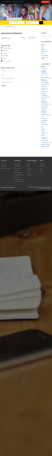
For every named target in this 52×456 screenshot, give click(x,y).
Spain (42, 53)
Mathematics (44, 124)
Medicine (43, 129)
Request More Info (32, 37)
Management (44, 120)
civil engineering (45, 82)
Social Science (44, 140)
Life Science (43, 118)
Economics (43, 91)
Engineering (44, 95)
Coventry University (7, 61)
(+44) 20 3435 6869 (7, 1)
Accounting (44, 68)
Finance (43, 99)
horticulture (44, 107)
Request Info (45, 1)
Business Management (6, 38)
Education (43, 93)
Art (42, 75)
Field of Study (3, 37)
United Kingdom (44, 55)
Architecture (44, 73)
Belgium (43, 44)
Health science (44, 105)
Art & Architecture (45, 77)
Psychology (44, 133)
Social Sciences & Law (46, 142)
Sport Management (45, 146)
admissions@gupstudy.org (18, 1)
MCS (42, 126)
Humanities (43, 109)
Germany (43, 49)
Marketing (43, 122)
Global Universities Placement (9, 187)
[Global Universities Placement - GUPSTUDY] (7, 6)
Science (43, 135)
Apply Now (22, 37)
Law (42, 116)
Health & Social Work (46, 104)
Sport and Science (45, 144)
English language (45, 97)
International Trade (45, 114)
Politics (43, 131)
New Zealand (44, 51)
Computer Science (45, 84)
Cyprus (42, 46)
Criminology (44, 86)
